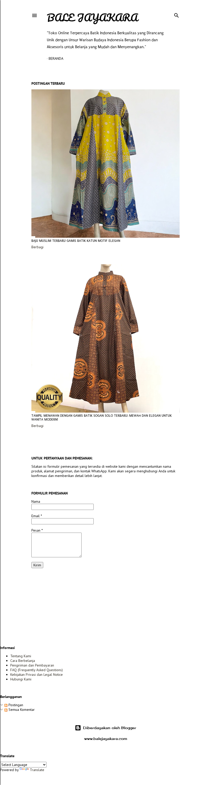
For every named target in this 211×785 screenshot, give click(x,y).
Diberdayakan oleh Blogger (109, 728)
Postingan (15, 705)
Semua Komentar (21, 709)
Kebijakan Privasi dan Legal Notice (36, 674)
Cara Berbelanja (22, 660)
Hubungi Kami (20, 679)
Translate (37, 769)
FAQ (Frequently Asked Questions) (36, 670)
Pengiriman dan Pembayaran (32, 665)
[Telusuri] (176, 14)
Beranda (56, 58)
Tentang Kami (20, 656)
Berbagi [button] (37, 247)
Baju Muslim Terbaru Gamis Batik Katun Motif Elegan (75, 241)
